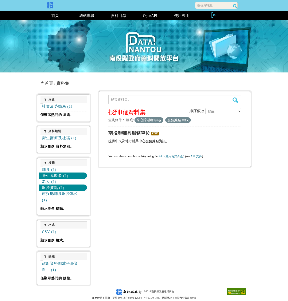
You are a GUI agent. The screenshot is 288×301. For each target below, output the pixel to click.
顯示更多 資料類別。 (57, 146)
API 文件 (196, 156)
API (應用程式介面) (171, 156)
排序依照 (197, 111)
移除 (156, 120)
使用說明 (181, 15)
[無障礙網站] (236, 291)
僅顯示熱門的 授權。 (57, 278)
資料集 (63, 83)
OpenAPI (150, 15)
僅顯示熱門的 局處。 (57, 114)
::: (37, 15)
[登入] (213, 15)
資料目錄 (118, 15)
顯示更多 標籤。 (53, 208)
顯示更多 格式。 (53, 240)
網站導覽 (86, 15)
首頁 (55, 15)
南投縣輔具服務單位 (129, 133)
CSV (155, 133)
